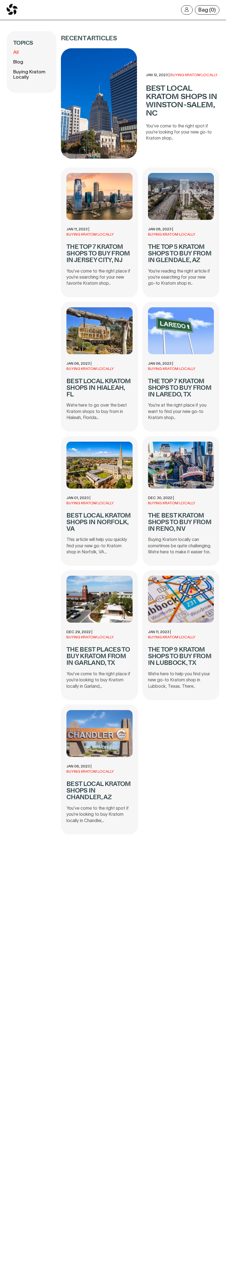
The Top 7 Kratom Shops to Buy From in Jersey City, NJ (98, 253)
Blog (18, 62)
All (16, 52)
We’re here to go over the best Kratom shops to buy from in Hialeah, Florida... (96, 411)
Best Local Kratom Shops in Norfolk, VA (98, 522)
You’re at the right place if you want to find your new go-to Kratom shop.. (177, 411)
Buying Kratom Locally (29, 74)
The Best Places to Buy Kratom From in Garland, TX (98, 656)
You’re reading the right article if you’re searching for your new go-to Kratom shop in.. (179, 277)
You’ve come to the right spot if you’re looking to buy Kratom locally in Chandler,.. (97, 814)
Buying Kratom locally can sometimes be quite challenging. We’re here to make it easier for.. (179, 545)
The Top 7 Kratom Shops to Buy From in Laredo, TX (180, 388)
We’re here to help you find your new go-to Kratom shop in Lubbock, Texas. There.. (179, 680)
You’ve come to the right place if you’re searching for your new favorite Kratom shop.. (98, 277)
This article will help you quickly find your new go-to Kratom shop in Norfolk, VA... (96, 545)
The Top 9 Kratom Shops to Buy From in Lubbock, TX (180, 656)
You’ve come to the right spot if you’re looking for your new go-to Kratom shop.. (179, 132)
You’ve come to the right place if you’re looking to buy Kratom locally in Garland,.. (98, 680)
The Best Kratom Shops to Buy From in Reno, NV (180, 522)
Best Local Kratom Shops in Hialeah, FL (98, 388)
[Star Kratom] (12, 13)
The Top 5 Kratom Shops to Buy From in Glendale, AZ (180, 253)
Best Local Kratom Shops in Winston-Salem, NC (181, 100)
